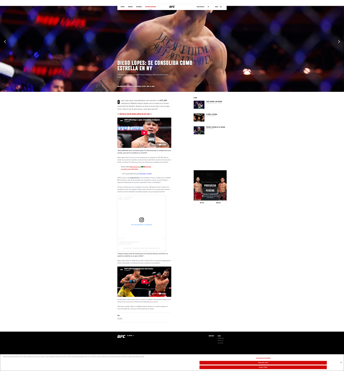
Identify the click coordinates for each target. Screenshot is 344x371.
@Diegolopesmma (134, 167)
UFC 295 (120, 318)
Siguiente (338, 41)
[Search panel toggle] (220, 7)
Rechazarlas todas (263, 362)
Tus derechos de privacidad (263, 358)
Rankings (130, 7)
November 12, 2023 (146, 174)
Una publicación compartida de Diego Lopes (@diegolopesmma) (141, 248)
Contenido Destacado (150, 7)
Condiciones (221, 338)
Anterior (5, 41)
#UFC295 (148, 167)
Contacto (211, 336)
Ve (208, 7)
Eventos (123, 7)
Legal (219, 336)
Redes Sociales (200, 7)
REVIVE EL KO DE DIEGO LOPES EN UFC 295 (135, 114)
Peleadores (139, 7)
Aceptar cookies (263, 367)
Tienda (216, 7)
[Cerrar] (341, 362)
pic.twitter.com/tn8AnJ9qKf (129, 169)
